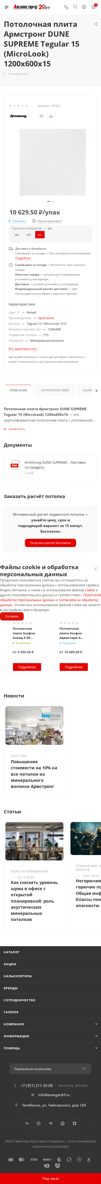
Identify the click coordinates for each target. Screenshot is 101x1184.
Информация (16, 1036)
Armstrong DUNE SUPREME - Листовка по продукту (55, 465)
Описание (18, 390)
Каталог (12, 952)
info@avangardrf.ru (54, 1094)
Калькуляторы (18, 976)
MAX (63, 1123)
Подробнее (23, 258)
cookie (90, 590)
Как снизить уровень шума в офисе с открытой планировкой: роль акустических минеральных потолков (34, 901)
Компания (14, 1024)
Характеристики (55, 390)
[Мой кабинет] (84, 7)
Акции (10, 964)
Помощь (12, 1048)
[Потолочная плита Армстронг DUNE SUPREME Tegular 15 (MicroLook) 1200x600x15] (53, 162)
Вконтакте (27, 1123)
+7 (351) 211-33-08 (37, 1085)
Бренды (11, 988)
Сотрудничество (19, 1000)
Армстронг (46, 318)
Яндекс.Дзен (75, 1123)
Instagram (39, 1123)
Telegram (51, 1123)
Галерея (11, 1012)
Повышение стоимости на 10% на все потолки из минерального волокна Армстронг (34, 774)
